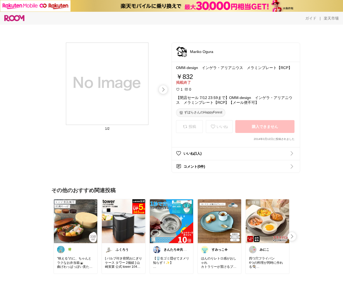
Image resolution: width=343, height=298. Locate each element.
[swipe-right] (163, 89)
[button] (181, 51)
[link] (75, 221)
